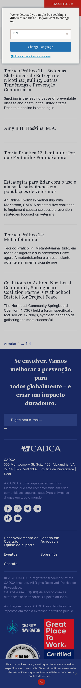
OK (41, 682)
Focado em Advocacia (49, 539)
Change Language (40, 47)
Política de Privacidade (57, 469)
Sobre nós (49, 554)
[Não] (76, 674)
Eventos (10, 554)
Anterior (10, 344)
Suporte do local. (55, 597)
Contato (10, 564)
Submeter (5, 428)
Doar (7, 474)
